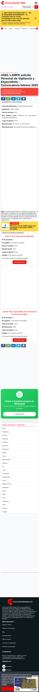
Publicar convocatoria (8, 628)
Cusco (4, 456)
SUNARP (17, 28)
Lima (3, 428)
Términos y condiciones (9, 643)
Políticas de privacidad (8, 646)
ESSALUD (24, 28)
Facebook (9, 666)
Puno (3, 498)
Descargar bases (19, 262)
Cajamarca (5, 449)
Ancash (4, 435)
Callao (4, 452)
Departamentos (6, 635)
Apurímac (5, 439)
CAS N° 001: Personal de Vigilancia (19, 236)
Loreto (4, 480)
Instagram (9, 670)
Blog (3, 632)
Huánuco (5, 463)
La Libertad (5, 473)
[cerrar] (36, 18)
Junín (4, 470)
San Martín (5, 501)
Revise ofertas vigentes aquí (11, 93)
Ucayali (4, 511)
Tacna (4, 505)
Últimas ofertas (6, 639)
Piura (3, 494)
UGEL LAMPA (14, 72)
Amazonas (5, 432)
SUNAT (11, 28)
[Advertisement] (19, 50)
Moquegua (5, 487)
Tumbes (4, 508)
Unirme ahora (19, 414)
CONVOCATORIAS (5, 72)
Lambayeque (6, 477)
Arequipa (5, 442)
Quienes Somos (6, 624)
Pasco (4, 491)
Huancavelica (6, 459)
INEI (6, 28)
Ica (3, 466)
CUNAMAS (32, 28)
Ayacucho (5, 445)
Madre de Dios (6, 484)
